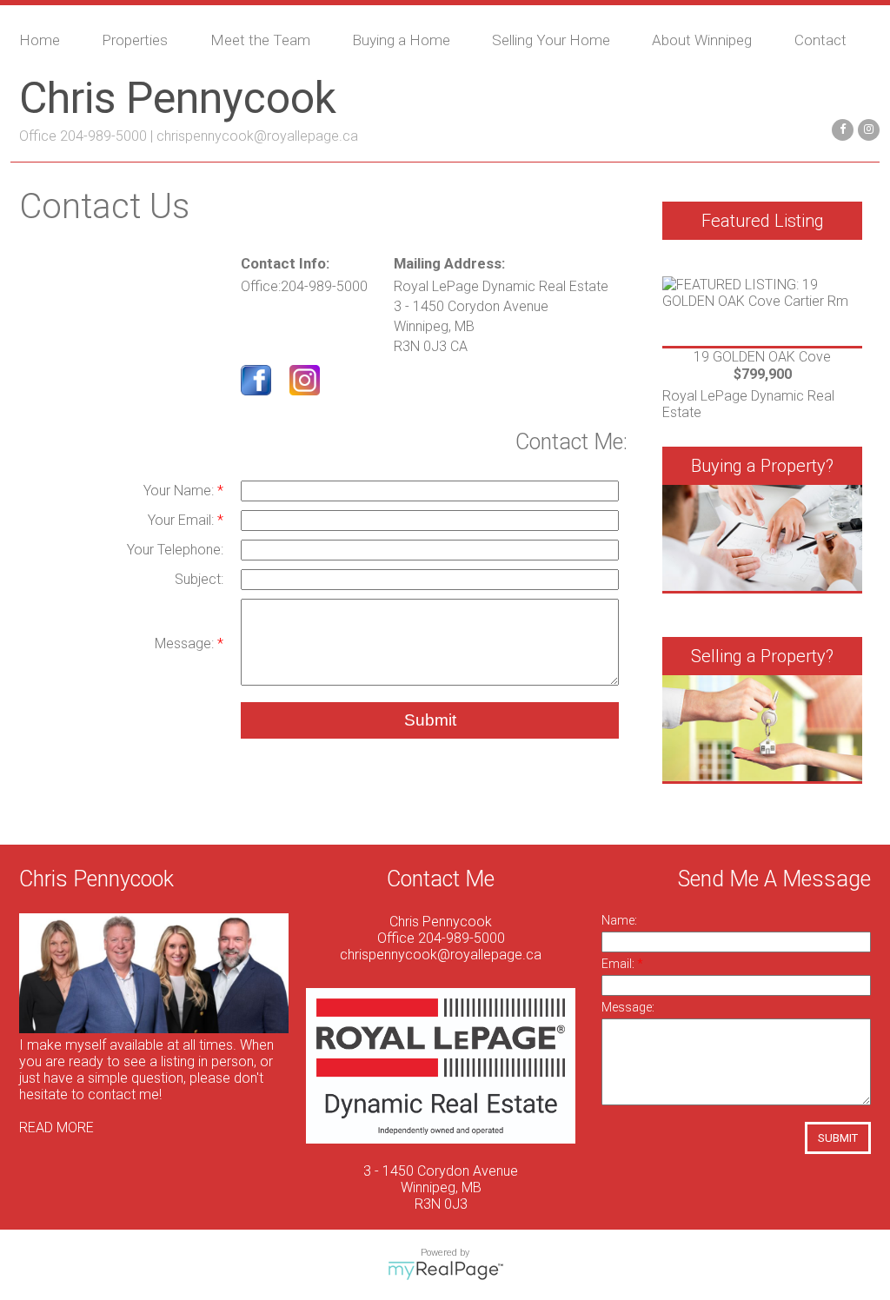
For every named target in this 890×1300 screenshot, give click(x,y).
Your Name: (180, 490)
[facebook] (840, 128)
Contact (820, 40)
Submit (430, 720)
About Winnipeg (702, 40)
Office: (261, 286)
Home (39, 40)
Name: (619, 920)
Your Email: (182, 520)
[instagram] (866, 128)
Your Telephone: (175, 549)
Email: (619, 964)
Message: (186, 643)
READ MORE (56, 1127)
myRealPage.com (445, 1270)
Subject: (199, 579)
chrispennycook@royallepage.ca (257, 136)
